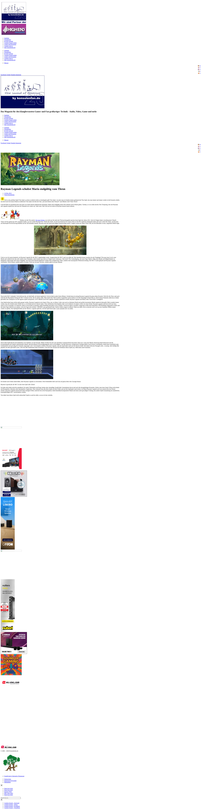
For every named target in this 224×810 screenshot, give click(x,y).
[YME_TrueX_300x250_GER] (14, 653)
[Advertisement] (53, 412)
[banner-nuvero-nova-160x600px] (8, 631)
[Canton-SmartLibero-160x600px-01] (8, 549)
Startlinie (6, 38)
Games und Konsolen (10, 44)
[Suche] (21, 798)
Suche (2, 798)
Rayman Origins (40, 220)
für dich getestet (8, 41)
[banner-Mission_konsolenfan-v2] (14, 496)
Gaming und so (8, 46)
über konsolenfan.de (9, 47)
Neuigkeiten (7, 39)
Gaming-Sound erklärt (10, 43)
